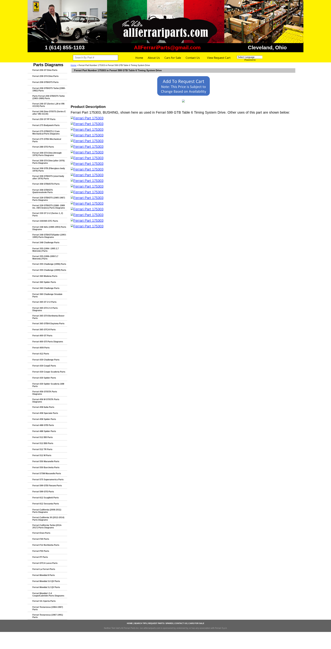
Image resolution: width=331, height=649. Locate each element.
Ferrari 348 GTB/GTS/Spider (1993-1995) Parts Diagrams (49, 236)
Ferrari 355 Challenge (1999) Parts (49, 270)
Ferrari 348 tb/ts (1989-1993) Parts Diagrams (49, 228)
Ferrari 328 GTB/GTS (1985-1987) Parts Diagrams (48, 199)
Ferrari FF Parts (40, 557)
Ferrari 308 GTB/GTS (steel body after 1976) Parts (48, 177)
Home (139, 58)
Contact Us (193, 58)
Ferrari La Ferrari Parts (43, 569)
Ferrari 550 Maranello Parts (45, 461)
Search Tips (140, 623)
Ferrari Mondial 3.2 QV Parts (46, 587)
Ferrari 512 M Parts (41, 455)
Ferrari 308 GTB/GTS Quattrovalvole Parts (42, 191)
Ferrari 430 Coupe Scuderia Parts (48, 372)
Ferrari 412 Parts (40, 354)
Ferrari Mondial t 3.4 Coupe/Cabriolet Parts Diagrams (48, 594)
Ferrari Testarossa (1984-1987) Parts (47, 608)
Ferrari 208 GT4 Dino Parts (45, 76)
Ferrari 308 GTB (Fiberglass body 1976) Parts (48, 169)
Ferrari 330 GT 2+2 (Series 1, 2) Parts (47, 214)
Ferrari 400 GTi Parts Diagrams (47, 341)
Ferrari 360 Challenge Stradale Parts (47, 295)
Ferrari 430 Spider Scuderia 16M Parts (48, 385)
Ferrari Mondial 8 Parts (43, 575)
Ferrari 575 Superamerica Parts (48, 479)
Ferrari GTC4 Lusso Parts (45, 563)
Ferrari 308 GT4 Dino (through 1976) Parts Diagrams (47, 154)
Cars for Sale (172, 58)
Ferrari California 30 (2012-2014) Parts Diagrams (48, 518)
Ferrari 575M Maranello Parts (46, 473)
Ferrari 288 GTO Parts (43, 147)
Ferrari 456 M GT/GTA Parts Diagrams (45, 400)
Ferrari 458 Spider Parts (44, 419)
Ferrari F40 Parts (40, 539)
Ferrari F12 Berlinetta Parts (45, 545)
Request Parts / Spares (160, 623)
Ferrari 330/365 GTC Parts (45, 221)
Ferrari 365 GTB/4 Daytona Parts (48, 323)
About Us (154, 58)
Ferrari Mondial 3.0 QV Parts (46, 581)
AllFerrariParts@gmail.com (167, 47)
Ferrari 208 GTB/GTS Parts (45, 82)
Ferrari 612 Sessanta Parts (45, 503)
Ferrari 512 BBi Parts (42, 443)
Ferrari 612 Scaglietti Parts (45, 497)
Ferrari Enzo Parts (41, 533)
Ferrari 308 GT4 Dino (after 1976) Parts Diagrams (48, 161)
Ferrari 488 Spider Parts (44, 431)
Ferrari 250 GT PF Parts (44, 119)
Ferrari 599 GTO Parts (43, 491)
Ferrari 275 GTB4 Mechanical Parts (46, 140)
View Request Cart (218, 58)
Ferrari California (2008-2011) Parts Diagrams (46, 511)
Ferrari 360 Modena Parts (44, 276)
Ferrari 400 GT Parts (42, 335)
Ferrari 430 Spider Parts (44, 378)
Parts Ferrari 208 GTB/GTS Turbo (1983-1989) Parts (48, 97)
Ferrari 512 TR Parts (42, 449)
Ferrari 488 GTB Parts (43, 425)
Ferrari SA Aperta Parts (44, 601)
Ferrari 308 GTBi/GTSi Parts (46, 184)
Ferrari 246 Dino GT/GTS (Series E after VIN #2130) (49, 112)
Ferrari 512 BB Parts (42, 437)
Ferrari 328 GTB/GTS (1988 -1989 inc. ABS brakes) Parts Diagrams (48, 206)
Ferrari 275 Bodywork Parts (46, 125)
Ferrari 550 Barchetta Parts (45, 467)
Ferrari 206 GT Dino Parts (44, 70)
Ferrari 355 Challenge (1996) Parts (49, 264)
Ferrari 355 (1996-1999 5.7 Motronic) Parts (45, 257)
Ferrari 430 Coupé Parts (44, 366)
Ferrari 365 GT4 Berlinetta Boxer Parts (48, 317)
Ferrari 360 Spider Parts (44, 282)
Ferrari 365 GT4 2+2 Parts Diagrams (45, 309)
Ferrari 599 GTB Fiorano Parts (47, 485)
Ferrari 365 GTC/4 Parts (44, 329)
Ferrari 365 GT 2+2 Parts (44, 302)
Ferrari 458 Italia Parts (43, 407)
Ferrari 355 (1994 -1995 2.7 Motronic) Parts (45, 249)
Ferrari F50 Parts (40, 551)
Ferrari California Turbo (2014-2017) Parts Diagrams (47, 526)
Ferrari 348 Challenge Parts (45, 242)
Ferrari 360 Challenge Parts (45, 288)
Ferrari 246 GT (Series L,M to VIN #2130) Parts (48, 105)
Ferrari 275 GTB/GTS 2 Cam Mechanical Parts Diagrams (46, 132)
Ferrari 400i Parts (41, 347)
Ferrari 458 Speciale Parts (45, 413)
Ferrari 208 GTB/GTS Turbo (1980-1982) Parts (49, 89)
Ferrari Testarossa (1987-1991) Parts (47, 616)
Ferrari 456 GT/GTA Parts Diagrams (44, 392)
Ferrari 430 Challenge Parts (45, 360)
